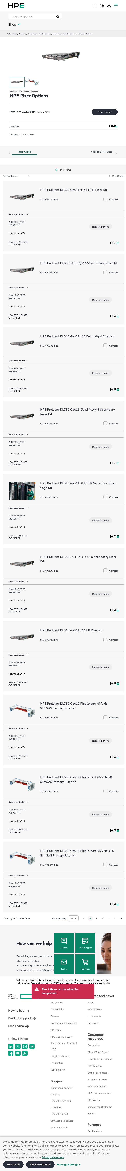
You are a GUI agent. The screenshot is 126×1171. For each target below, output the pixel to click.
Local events (94, 1016)
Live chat (64, 947)
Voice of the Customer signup (100, 1110)
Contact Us (94, 1045)
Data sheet (14, 126)
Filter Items (64, 169)
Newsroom (93, 1023)
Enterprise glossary (98, 1072)
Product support (85, 947)
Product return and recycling (61, 1104)
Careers (55, 1016)
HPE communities (97, 1086)
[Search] (58, 16)
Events (91, 1002)
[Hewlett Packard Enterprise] (16, 5)
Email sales (16, 1026)
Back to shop (11, 33)
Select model (104, 111)
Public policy (58, 1069)
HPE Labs (56, 1030)
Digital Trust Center (98, 1052)
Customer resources (95, 1036)
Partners (94, 1124)
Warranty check (59, 1127)
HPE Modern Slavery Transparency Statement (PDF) (64, 1043)
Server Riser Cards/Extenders (39, 33)
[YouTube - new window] (18, 1053)
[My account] (109, 5)
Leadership (57, 1062)
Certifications (95, 1131)
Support (57, 1081)
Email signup (95, 1065)
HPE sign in (94, 1100)
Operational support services (62, 1091)
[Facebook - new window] (10, 1053)
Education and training (100, 1059)
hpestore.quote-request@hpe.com (35, 970)
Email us (64, 968)
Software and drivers (62, 1120)
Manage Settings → (69, 1164)
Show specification (17, 214)
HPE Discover (95, 1009)
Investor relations (60, 1056)
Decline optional (40, 1164)
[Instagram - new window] (25, 1046)
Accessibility (57, 1009)
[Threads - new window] (32, 1046)
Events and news (101, 996)
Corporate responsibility (64, 1023)
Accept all (13, 1164)
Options (22, 33)
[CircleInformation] (19, 224)
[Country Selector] (102, 5)
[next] (121, 918)
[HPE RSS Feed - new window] (25, 1053)
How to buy (85, 968)
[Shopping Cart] (94, 5)
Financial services (97, 1079)
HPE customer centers (99, 1093)
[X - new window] (18, 1046)
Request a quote (100, 226)
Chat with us (28, 134)
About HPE (56, 1002)
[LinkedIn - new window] (10, 1046)
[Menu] (116, 5)
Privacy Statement (53, 1157)
